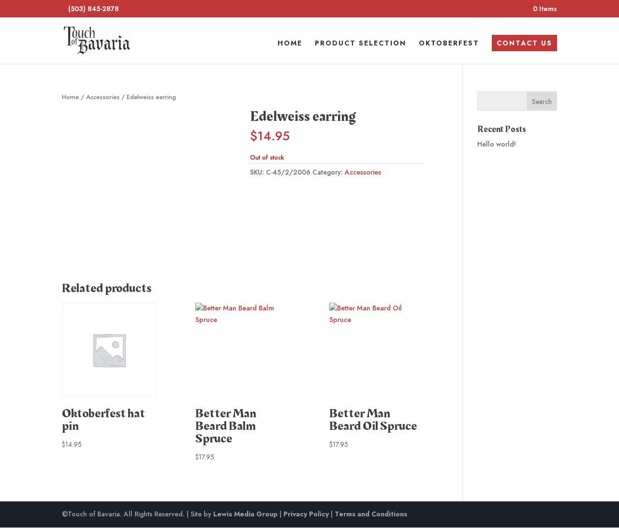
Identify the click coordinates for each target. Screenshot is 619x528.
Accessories (102, 97)
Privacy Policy (306, 514)
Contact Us (524, 43)
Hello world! (496, 144)
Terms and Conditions (371, 514)
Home (290, 44)
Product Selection (360, 44)
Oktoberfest (449, 44)
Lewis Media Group (245, 514)
